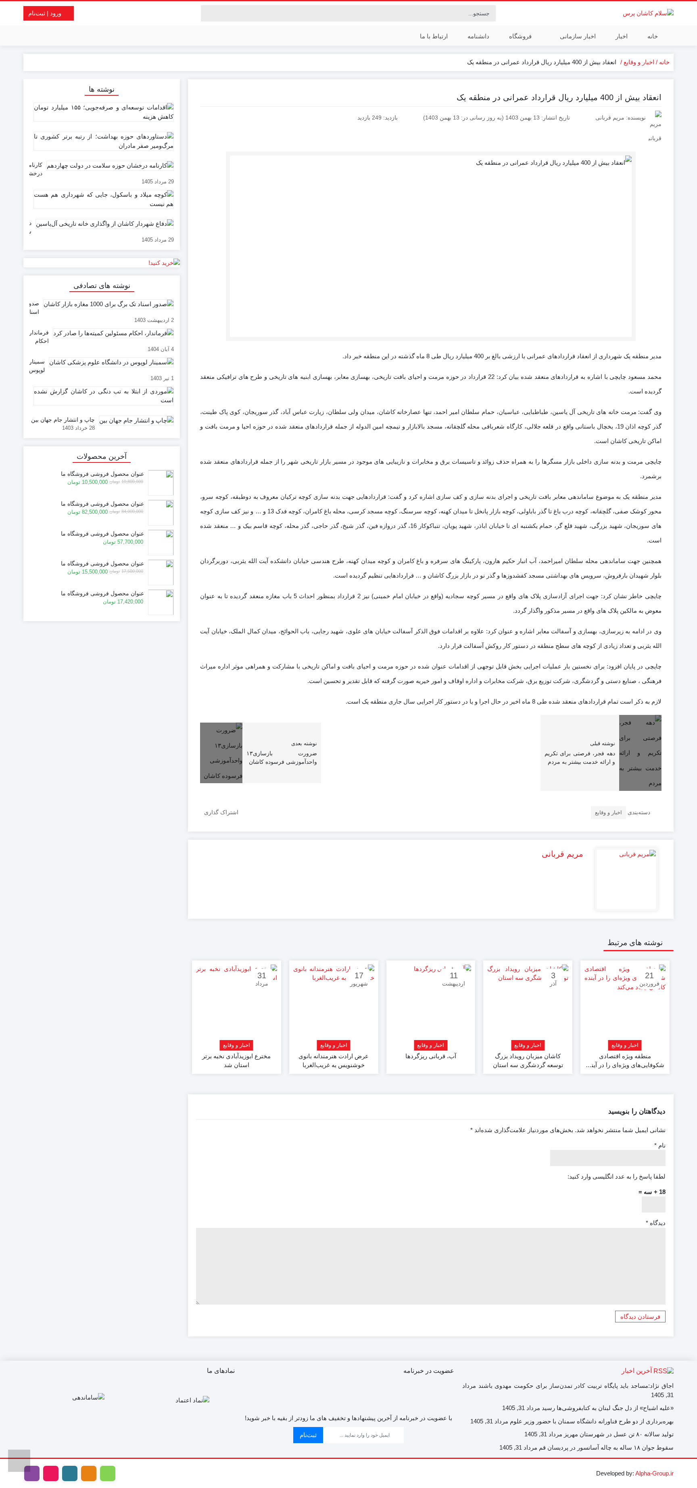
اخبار (622, 36)
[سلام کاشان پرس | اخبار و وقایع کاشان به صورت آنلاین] (648, 13)
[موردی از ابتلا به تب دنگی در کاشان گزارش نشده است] (101, 399)
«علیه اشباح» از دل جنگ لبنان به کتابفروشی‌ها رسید (608, 1407)
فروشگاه (520, 36)
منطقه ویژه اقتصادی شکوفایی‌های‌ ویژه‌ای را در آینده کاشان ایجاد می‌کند (624, 1061)
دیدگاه (656, 1222)
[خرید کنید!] (101, 262)
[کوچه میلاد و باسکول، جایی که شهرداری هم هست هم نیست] (101, 202)
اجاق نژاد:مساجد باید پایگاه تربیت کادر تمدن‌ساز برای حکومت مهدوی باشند (576, 1385)
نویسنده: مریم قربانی (620, 117)
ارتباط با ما (434, 36)
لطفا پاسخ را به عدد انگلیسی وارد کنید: (617, 1176)
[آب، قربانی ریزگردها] (431, 1005)
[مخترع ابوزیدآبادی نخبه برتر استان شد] (236, 1005)
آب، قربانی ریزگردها (430, 1056)
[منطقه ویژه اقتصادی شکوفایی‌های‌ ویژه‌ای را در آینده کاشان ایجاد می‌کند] (625, 1005)
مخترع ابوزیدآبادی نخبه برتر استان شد (236, 1061)
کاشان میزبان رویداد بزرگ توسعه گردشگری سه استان (528, 1061)
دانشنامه (478, 36)
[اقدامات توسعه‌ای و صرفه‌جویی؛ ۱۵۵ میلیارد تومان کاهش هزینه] (101, 115)
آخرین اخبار (637, 1370)
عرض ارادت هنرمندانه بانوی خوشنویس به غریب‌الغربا (333, 1061)
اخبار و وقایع (639, 62)
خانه (652, 36)
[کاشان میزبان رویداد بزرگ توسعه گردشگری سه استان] (527, 1005)
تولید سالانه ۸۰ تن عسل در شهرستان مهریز (619, 1434)
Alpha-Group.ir (654, 1473)
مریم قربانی (562, 853)
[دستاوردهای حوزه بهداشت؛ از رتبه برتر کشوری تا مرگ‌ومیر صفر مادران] (101, 144)
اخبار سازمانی (577, 36)
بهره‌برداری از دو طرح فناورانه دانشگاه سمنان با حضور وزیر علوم (592, 1421)
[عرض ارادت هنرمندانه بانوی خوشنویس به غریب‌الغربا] (333, 1005)
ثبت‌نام (308, 1434)
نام (660, 1145)
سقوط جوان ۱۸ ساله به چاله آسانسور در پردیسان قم (606, 1447)
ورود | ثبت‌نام (45, 13)
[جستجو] (208, 13)
